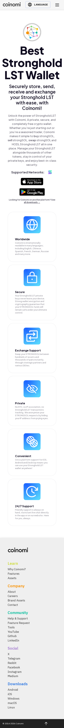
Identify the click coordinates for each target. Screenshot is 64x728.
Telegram (14, 658)
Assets (12, 578)
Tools (11, 627)
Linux (11, 707)
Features (13, 574)
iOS (10, 694)
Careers (13, 596)
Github (12, 636)
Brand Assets (16, 600)
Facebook (14, 667)
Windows (13, 698)
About (12, 592)
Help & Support (18, 618)
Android (13, 690)
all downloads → (32, 202)
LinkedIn (13, 640)
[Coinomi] (12, 5)
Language (41, 4)
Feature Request (19, 623)
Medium (13, 676)
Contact (13, 605)
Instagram (15, 672)
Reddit (12, 663)
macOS (12, 703)
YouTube (13, 632)
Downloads (18, 683)
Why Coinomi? (17, 569)
